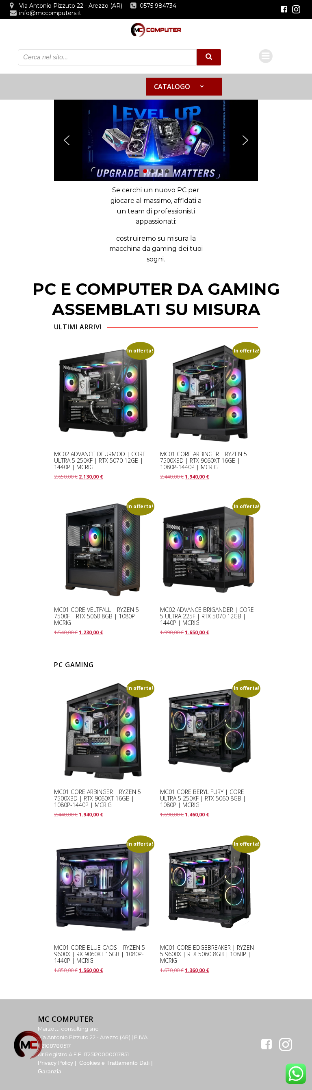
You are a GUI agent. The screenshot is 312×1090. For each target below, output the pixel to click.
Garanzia (49, 1071)
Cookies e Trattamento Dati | (116, 1063)
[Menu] (266, 56)
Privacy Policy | (58, 1063)
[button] (66, 140)
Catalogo (172, 86)
